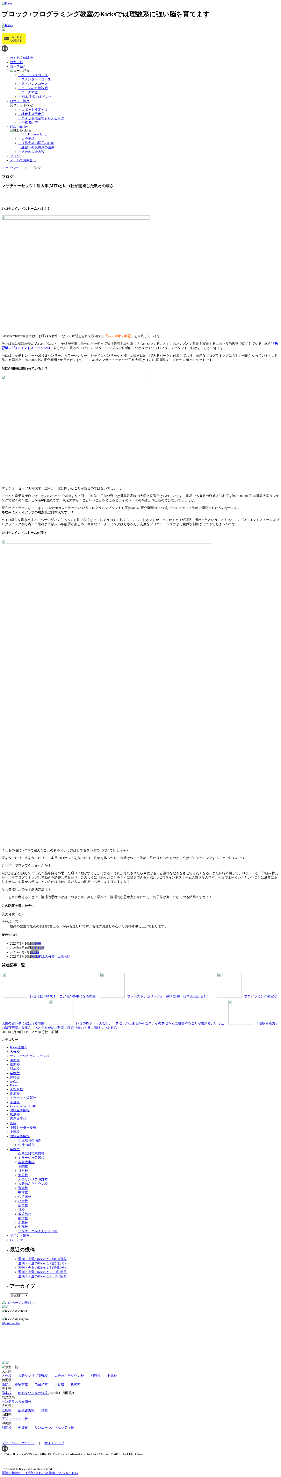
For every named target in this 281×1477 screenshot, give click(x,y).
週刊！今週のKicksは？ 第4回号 (42, 1276)
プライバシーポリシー (18, 1443)
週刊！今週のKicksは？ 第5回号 (42, 1272)
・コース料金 (28, 92)
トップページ (11, 168)
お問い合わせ (52, 1473)
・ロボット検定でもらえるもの (41, 118)
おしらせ (37, 948)
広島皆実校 (18, 1119)
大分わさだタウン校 (33, 1183)
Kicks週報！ (18, 1047)
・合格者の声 (28, 122)
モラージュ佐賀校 (23, 1098)
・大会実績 (26, 138)
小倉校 (15, 1102)
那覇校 (15, 1064)
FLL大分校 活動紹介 (55, 956)
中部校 (15, 1060)
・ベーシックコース (33, 75)
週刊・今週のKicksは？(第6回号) (42, 1267)
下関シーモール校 (23, 1127)
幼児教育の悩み (29, 1140)
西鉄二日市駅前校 (31, 1153)
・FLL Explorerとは (32, 134)
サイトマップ (54, 1443)
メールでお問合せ (23, 160)
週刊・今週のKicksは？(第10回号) (42, 1259)
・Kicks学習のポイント (35, 96)
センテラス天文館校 (16, 1401)
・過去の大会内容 (31, 151)
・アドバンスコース (33, 83)
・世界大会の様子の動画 (36, 143)
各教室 (15, 1073)
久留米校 (16, 1089)
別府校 (15, 1093)
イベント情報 (20, 1235)
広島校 (15, 1114)
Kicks (35, 952)
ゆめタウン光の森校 (33, 1393)
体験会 (15, 1077)
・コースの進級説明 (33, 88)
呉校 (13, 1123)
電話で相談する (13, 1473)
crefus (14, 1081)
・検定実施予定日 (31, 114)
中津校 (15, 1132)
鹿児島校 (24, 1214)
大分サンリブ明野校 (33, 1179)
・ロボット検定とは (33, 109)
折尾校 (23, 1170)
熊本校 (15, 1069)
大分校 (36, 943)
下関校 (23, 1166)
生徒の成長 (26, 1144)
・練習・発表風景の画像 (36, 147)
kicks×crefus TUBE (23, 1106)
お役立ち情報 (20, 1110)
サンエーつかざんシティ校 (29, 1056)
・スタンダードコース (34, 79)
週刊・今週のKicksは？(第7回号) (42, 1263)
